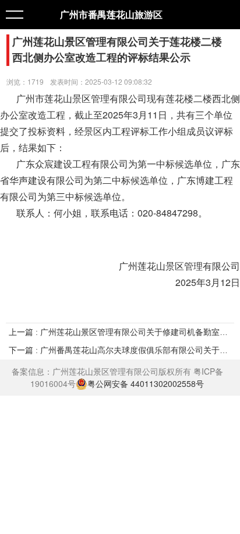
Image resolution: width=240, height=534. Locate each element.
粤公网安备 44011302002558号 (145, 383)
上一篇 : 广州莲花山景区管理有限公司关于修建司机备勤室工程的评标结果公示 (120, 332)
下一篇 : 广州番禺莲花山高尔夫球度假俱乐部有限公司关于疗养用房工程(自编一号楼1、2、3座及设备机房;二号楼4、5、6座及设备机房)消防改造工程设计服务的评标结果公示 (120, 350)
